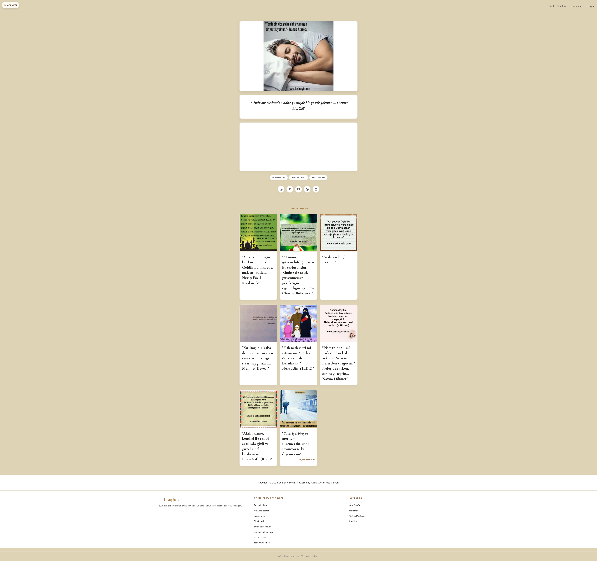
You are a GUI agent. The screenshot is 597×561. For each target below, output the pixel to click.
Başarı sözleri (260, 537)
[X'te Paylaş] (289, 189)
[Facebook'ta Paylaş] (298, 189)
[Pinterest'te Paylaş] (307, 189)
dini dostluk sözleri (263, 532)
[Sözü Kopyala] (315, 189)
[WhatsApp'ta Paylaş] (281, 189)
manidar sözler (298, 177)
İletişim (590, 6)
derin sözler (260, 516)
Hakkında (576, 6)
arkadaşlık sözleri (262, 526)
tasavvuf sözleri (262, 542)
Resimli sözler (318, 177)
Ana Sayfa (12, 5)
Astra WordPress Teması (325, 482)
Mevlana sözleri (261, 510)
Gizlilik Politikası (558, 6)
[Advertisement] (298, 147)
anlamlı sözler (278, 177)
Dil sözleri (259, 521)
